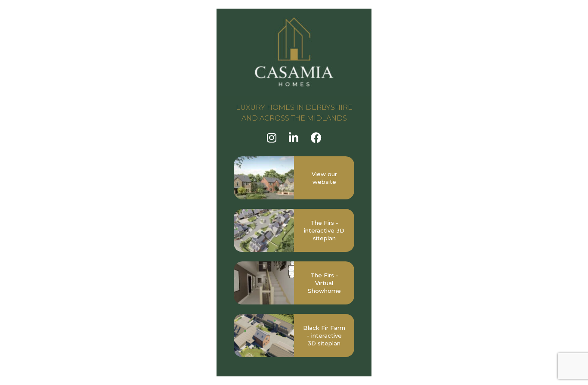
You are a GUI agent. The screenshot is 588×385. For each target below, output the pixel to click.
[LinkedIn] (293, 137)
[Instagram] (271, 137)
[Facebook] (316, 137)
